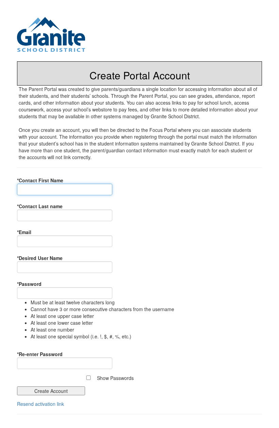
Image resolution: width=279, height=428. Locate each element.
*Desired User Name (40, 258)
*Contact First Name (40, 180)
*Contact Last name (40, 206)
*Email (24, 232)
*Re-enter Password (40, 354)
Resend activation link (40, 403)
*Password (29, 283)
